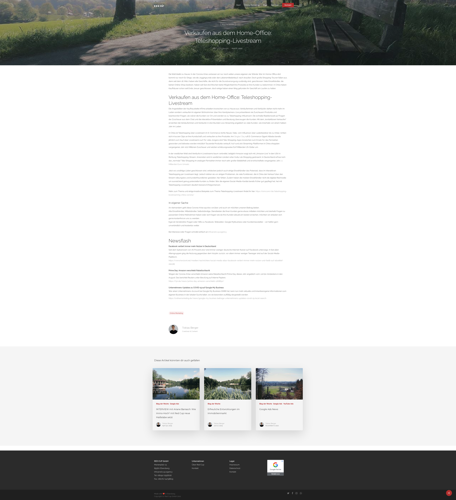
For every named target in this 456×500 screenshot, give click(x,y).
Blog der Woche (228, 24)
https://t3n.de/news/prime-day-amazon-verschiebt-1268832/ (196, 281)
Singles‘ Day (239, 136)
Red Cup (275, 5)
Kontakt (288, 5)
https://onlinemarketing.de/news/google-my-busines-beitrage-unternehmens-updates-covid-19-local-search (217, 298)
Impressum (234, 465)
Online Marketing (251, 5)
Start (238, 5)
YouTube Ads (288, 404)
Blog (265, 5)
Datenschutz (234, 468)
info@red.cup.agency (217, 232)
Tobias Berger (222, 48)
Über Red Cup (198, 465)
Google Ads (174, 404)
